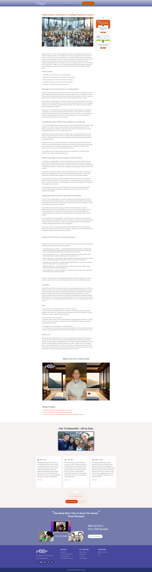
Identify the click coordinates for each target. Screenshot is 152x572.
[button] (103, 27)
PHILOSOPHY (63, 552)
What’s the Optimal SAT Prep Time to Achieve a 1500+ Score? (58, 410)
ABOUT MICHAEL (83, 552)
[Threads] (52, 562)
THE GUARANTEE (83, 558)
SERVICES (50, 3)
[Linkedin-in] (44, 562)
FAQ (99, 556)
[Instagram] (48, 562)
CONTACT (81, 556)
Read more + (40, 479)
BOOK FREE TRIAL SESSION (88, 3)
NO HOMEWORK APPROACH (66, 558)
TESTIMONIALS (77, 3)
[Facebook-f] (37, 562)
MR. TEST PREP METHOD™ (68, 3)
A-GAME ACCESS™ (58, 3)
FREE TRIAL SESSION (102, 552)
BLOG (99, 554)
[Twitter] (41, 562)
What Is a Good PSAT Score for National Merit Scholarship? (58, 412)
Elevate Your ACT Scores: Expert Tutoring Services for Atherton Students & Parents (64, 414)
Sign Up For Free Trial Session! (76, 358)
